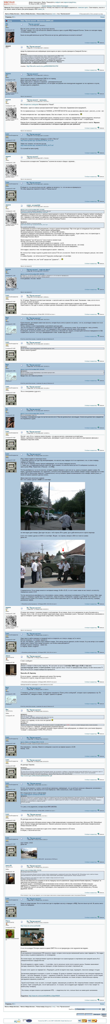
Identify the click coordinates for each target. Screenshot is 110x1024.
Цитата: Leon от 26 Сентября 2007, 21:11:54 (32, 413)
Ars (7, 24)
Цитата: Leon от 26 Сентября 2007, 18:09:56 (32, 274)
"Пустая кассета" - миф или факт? (38, 269)
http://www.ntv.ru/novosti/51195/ (30, 926)
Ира (7, 709)
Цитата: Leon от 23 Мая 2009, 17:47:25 (31, 870)
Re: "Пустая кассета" (34, 46)
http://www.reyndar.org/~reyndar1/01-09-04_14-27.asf (37, 145)
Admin (8, 656)
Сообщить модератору (91, 42)
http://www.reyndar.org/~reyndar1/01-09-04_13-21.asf (37, 140)
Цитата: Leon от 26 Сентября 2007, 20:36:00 (32, 369)
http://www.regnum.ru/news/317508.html (33, 794)
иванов (8, 73)
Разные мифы (41, 13)
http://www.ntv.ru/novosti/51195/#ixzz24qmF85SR (44, 996)
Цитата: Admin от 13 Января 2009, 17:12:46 (32, 742)
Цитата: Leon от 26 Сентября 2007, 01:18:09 (32, 209)
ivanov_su (41, 9)
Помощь (49, 6)
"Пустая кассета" (65, 13)
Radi (7, 318)
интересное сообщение (30, 104)
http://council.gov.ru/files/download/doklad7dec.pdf (36, 776)
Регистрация (64, 6)
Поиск (54, 6)
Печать (102, 17)
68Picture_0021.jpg (27, 859)
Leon (53, 13)
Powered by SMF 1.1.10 (44, 1020)
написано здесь (83, 7)
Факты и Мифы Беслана (12, 13)
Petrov (8, 921)
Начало (44, 6)
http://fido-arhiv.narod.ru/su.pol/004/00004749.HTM (42, 66)
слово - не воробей (33, 205)
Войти (58, 6)
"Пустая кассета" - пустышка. (37, 100)
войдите (58, 2)
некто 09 (8, 865)
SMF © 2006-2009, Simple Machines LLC (61, 1020)
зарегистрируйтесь (70, 2)
